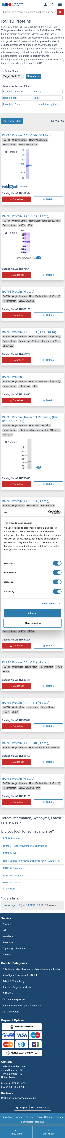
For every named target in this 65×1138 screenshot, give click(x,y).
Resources (7, 942)
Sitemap (6, 954)
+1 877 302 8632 (18, 1083)
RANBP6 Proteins (12, 883)
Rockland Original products (16, 987)
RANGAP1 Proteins (13, 875)
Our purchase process (14, 999)
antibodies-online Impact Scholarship (22, 1005)
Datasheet (18, 199)
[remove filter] (21, 76)
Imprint (19, 1117)
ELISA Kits (7, 993)
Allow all (32, 613)
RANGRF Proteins (12, 868)
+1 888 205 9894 (15, 1087)
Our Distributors (10, 1011)
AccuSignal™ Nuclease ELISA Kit (19, 975)
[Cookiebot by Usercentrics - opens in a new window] (48, 512)
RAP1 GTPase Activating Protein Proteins (25, 845)
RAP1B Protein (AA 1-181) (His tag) (25, 216)
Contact (6, 924)
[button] (8, 888)
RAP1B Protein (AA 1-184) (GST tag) (26, 135)
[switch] (57, 572)
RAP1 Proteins (10, 853)
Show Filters (14, 121)
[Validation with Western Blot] (26, 453)
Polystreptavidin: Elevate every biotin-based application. (32, 969)
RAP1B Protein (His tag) (18, 291)
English (24, 1107)
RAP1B (32, 905)
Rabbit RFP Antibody (13, 981)
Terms (59, 1117)
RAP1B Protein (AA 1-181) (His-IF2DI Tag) (30, 332)
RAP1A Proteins (11, 838)
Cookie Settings (44, 1117)
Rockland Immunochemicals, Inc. (18, 1098)
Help (4, 930)
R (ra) (22, 905)
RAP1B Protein (12, 377)
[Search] (60, 12)
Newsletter (8, 936)
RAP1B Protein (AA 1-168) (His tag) (25, 743)
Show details (49, 603)
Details (50, 199)
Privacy (29, 1117)
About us (7, 1117)
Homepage (9, 905)
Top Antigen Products (13, 948)
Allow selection (32, 623)
